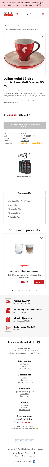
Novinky (24, 366)
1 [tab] (9, 290)
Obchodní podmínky (24, 396)
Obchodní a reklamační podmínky (24, 456)
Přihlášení (24, 405)
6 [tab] (26, 290)
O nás (24, 378)
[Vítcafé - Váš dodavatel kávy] (9, 13)
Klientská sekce (24, 410)
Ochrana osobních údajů (24, 382)
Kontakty (24, 380)
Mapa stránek (30, 453)
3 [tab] (16, 290)
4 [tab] (19, 290)
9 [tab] (36, 290)
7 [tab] (29, 290)
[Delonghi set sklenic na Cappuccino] (24, 248)
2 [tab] (12, 290)
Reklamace (25, 394)
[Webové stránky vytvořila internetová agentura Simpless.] (33, 461)
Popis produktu (24, 193)
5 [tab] (23, 290)
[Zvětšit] (24, 54)
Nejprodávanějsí (24, 368)
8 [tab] (33, 290)
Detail (39, 282)
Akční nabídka (24, 364)
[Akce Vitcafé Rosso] (24, 163)
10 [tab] (40, 290)
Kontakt (21, 453)
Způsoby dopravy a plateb (24, 392)
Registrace (24, 408)
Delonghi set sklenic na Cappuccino (25, 271)
